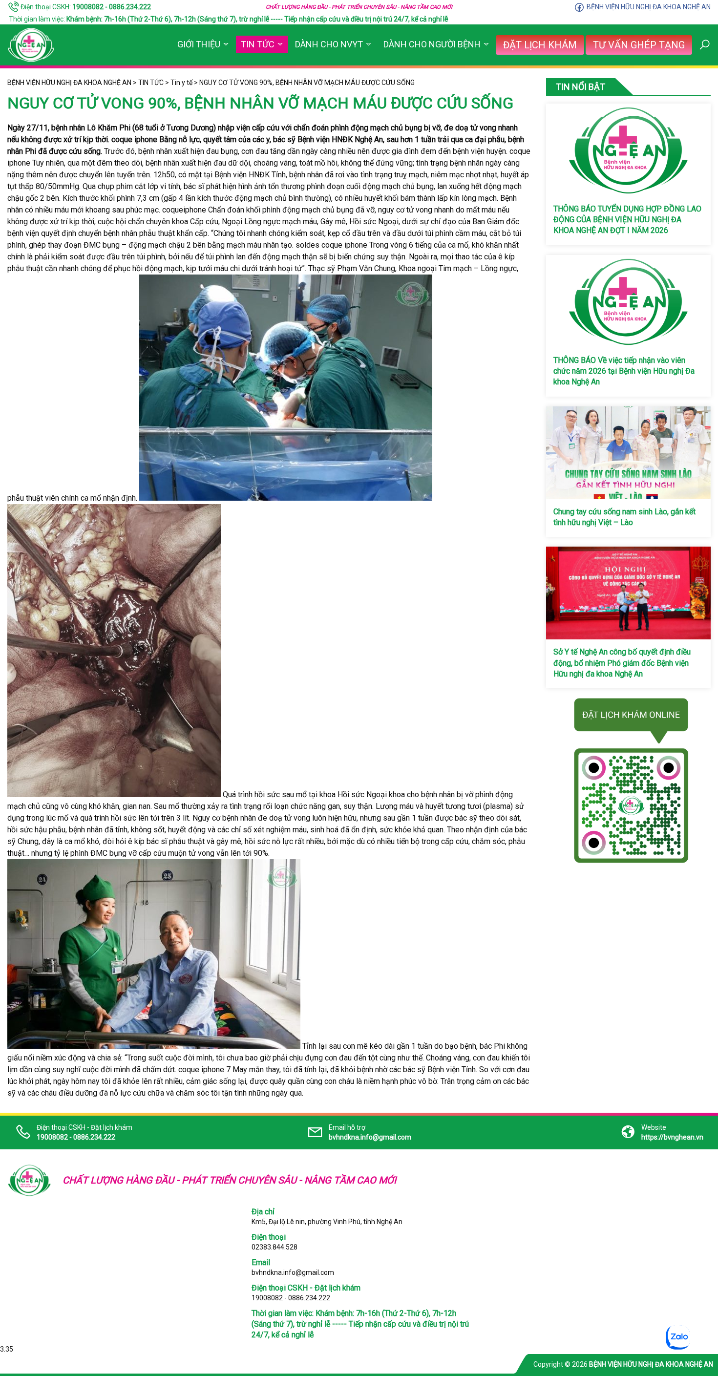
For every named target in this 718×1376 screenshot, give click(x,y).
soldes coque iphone (331, 245)
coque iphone (134, 139)
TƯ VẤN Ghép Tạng (639, 45)
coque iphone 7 (204, 1069)
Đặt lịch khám (540, 45)
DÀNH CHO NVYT (329, 44)
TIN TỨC (258, 44)
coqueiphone (184, 209)
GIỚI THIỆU (198, 44)
